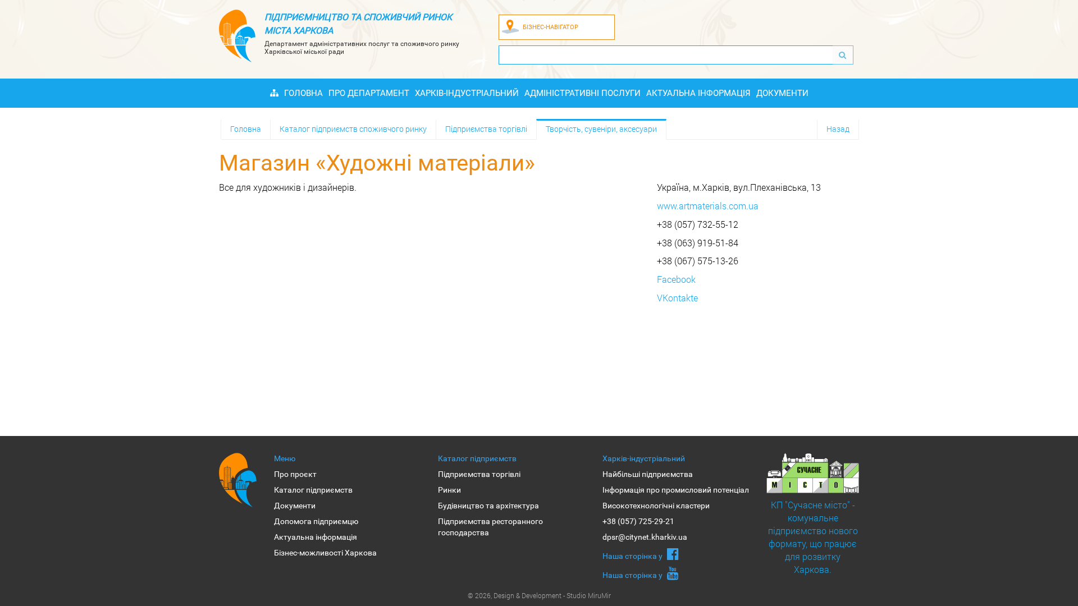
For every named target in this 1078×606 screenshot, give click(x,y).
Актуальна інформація (698, 93)
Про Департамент (368, 93)
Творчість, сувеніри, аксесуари (601, 128)
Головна (303, 93)
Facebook (676, 279)
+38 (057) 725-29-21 (638, 521)
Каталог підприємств (313, 489)
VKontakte (677, 298)
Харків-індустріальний (467, 93)
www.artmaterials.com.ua (708, 206)
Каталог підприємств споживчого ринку (353, 128)
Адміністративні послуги (582, 93)
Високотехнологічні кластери (656, 505)
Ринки (449, 489)
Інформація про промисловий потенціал (675, 489)
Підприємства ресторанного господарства (490, 527)
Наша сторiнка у (633, 556)
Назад (837, 128)
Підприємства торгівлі (486, 128)
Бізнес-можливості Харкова (325, 552)
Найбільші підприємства (647, 474)
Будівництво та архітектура (488, 505)
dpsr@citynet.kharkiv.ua (644, 536)
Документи (782, 93)
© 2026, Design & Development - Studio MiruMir (539, 595)
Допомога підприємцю (316, 521)
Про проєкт (295, 474)
